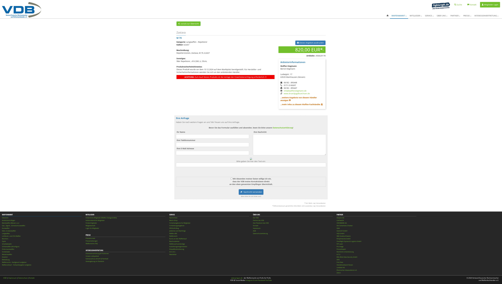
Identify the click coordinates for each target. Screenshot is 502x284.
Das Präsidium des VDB (261, 223)
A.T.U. (339, 254)
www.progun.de (237, 278)
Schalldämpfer (7, 244)
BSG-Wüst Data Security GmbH (347, 257)
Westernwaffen (7, 254)
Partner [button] (454, 15)
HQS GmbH (340, 233)
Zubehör (5, 257)
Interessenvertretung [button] (485, 15)
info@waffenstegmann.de (295, 91)
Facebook (261, 280)
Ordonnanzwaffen (8, 249)
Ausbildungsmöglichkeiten (178, 246)
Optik (4, 241)
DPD (338, 260)
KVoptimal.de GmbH (343, 239)
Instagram (249, 280)
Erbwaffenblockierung (176, 249)
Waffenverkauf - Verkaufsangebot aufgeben (16, 265)
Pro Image (340, 246)
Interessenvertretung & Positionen (97, 253)
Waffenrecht (173, 236)
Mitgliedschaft (90, 226)
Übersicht (5, 218)
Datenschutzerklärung (283, 127)
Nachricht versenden (252, 192)
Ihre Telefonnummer (186, 140)
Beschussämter (174, 241)
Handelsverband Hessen (345, 265)
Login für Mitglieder (92, 228)
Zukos (339, 273)
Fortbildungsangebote (176, 226)
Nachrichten (173, 218)
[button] (387, 15)
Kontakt (255, 226)
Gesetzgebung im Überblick (95, 261)
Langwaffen (6, 233)
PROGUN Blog (174, 228)
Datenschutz (22, 278)
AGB (254, 231)
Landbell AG (341, 267)
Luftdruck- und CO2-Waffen (11, 236)
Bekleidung (6, 260)
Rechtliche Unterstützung (345, 252)
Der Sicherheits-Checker (345, 226)
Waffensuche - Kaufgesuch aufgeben (14, 262)
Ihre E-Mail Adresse (185, 148)
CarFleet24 (340, 220)
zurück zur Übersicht (189, 23)
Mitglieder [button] (415, 15)
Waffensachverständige (177, 244)
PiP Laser (340, 244)
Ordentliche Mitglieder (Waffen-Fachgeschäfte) (101, 218)
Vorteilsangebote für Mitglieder (179, 223)
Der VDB (256, 218)
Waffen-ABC (173, 233)
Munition (5, 239)
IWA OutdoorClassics (344, 236)
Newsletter (172, 254)
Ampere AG (340, 218)
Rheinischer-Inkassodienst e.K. (347, 270)
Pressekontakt (90, 238)
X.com (255, 280)
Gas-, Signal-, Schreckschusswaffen (13, 226)
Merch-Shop (173, 220)
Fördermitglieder (91, 223)
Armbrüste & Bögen (8, 220)
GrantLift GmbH (342, 231)
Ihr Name (181, 132)
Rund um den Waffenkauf (178, 239)
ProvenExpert (341, 249)
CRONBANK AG (342, 223)
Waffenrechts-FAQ (92, 243)
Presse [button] (466, 15)
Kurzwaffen (6, 228)
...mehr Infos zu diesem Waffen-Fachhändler (300, 104)
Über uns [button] (441, 15)
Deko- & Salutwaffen (9, 231)
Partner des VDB (258, 220)
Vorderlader (6, 252)
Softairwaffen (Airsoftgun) (10, 246)
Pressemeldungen (92, 241)
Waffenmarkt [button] (399, 15)
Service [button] (429, 15)
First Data (340, 262)
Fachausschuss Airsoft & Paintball (97, 259)
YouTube (268, 280)
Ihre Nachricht (260, 132)
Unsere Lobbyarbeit (92, 256)
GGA (338, 228)
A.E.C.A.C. (172, 252)
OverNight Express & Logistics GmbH (349, 241)
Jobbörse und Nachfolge (177, 231)
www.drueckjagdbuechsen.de (297, 93)
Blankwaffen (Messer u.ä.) (10, 223)
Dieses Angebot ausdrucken (311, 42)
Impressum (256, 228)
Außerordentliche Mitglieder (95, 220)
